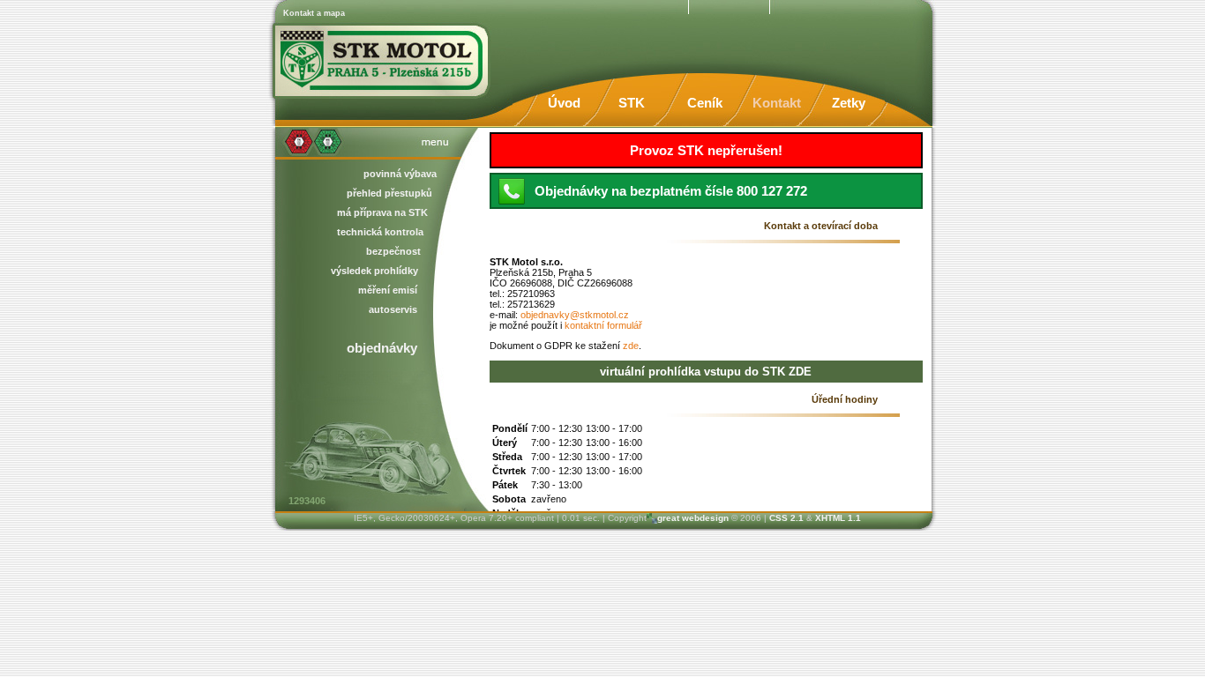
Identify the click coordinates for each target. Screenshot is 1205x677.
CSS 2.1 (786, 518)
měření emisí (387, 290)
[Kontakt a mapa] (382, 57)
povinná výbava (400, 173)
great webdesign (693, 518)
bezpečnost (393, 251)
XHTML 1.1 (838, 518)
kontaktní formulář (603, 325)
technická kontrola (380, 232)
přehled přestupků (389, 193)
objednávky (382, 347)
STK (631, 102)
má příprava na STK (382, 212)
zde (631, 345)
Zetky (848, 102)
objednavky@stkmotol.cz (574, 314)
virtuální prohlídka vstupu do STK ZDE (706, 371)
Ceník (704, 102)
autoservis (393, 309)
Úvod (564, 102)
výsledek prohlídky (374, 270)
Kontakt (776, 102)
